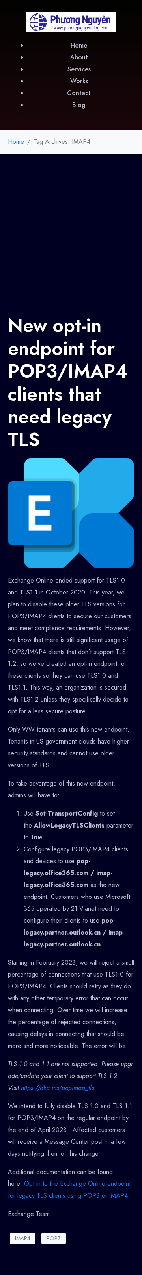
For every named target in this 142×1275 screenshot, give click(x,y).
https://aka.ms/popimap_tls (57, 1087)
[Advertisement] (71, 229)
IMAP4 (22, 1238)
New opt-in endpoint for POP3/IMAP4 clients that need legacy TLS (68, 382)
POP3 (54, 1238)
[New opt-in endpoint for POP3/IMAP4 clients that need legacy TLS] (71, 512)
